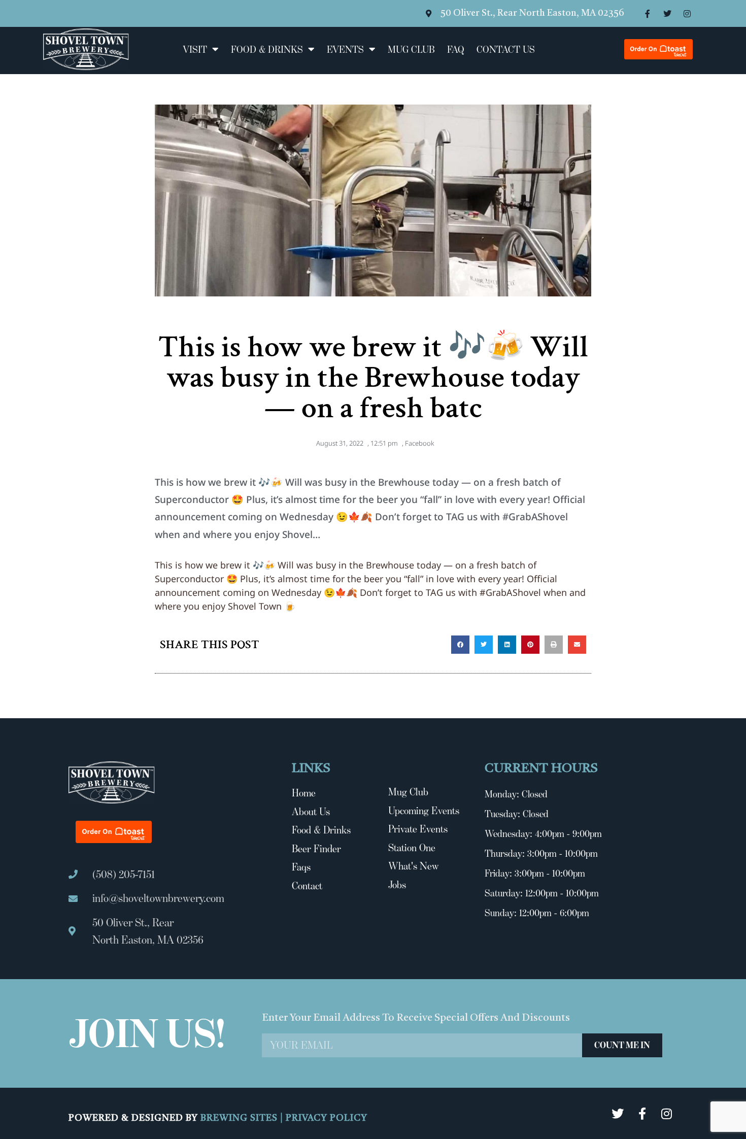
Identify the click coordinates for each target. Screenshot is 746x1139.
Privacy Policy (326, 1118)
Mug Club (411, 49)
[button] (460, 644)
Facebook (419, 443)
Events (345, 49)
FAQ (455, 49)
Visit (195, 49)
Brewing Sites (240, 1118)
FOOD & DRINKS (267, 49)
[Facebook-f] (647, 14)
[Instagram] (687, 14)
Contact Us (506, 49)
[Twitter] (667, 14)
